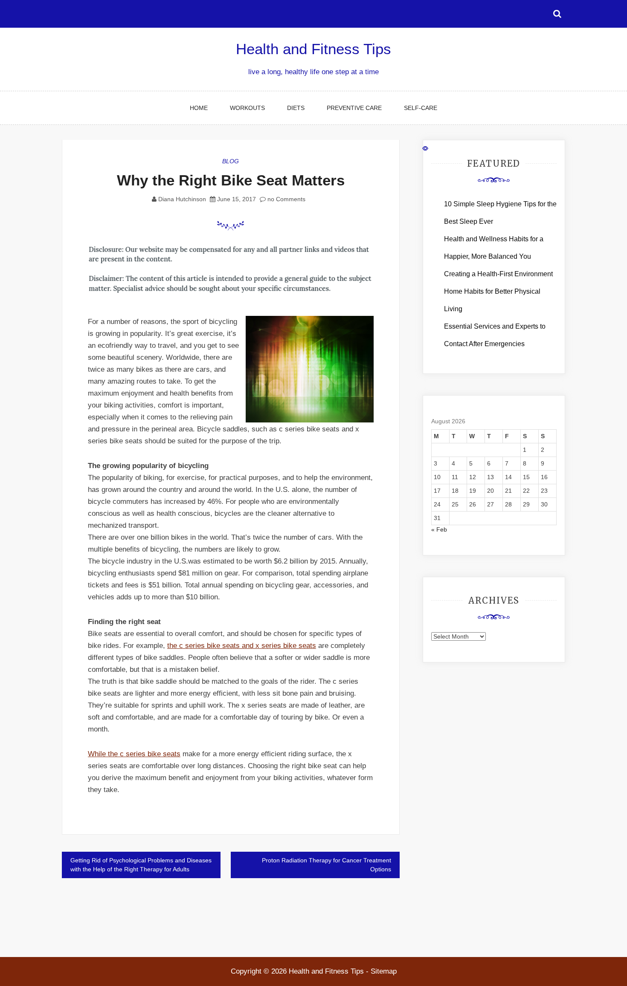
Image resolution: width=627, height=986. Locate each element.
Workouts (247, 107)
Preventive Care (354, 107)
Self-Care (420, 107)
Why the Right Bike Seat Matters (231, 180)
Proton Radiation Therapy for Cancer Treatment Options (326, 865)
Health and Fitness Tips (313, 48)
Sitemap (384, 971)
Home (199, 107)
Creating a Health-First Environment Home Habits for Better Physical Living (498, 291)
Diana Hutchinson (182, 199)
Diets (296, 107)
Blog (230, 161)
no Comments (285, 199)
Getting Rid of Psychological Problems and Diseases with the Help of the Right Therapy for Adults (141, 865)
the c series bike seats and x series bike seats (241, 646)
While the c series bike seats (134, 754)
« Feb (439, 529)
